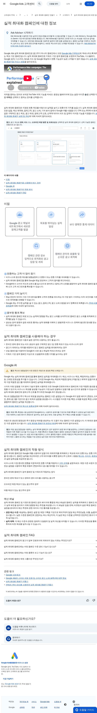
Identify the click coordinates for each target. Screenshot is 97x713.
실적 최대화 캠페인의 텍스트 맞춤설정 (20, 406)
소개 (68, 4)
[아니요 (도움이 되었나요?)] (93, 600)
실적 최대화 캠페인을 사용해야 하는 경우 (23, 183)
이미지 (88, 456)
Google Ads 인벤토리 (71, 53)
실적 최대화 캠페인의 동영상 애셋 (41, 423)
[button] (4, 4)
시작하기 (66, 15)
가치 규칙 (63, 463)
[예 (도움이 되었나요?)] (87, 600)
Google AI (10, 186)
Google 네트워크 (13, 575)
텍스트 (81, 456)
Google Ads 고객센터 (22, 3)
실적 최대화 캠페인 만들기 (17, 581)
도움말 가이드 (86, 709)
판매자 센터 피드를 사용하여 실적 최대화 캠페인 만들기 (29, 585)
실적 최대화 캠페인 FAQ (16, 193)
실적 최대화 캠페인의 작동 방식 (19, 189)
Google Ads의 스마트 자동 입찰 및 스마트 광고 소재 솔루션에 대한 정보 (36, 578)
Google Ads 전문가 (12, 684)
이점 (8, 179)
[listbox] (79, 704)
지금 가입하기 (8, 679)
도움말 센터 (53, 4)
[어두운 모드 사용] (65, 704)
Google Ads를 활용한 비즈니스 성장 (14, 663)
